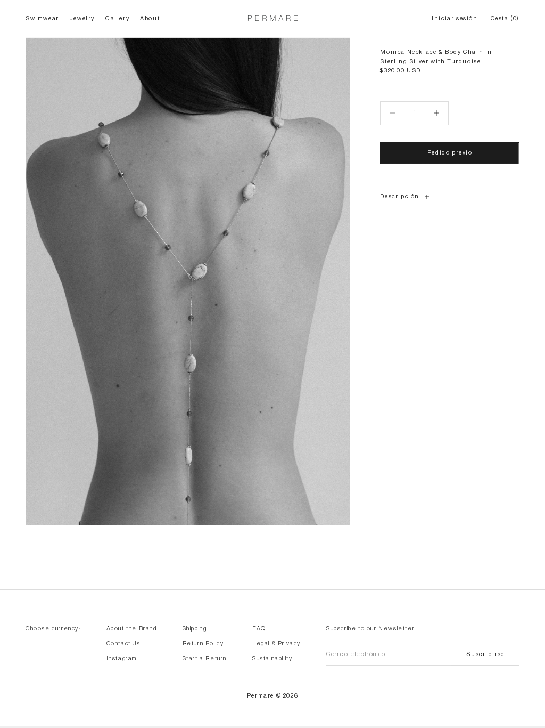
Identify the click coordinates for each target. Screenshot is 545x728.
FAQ (259, 629)
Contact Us (123, 643)
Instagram (121, 658)
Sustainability (272, 658)
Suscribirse (485, 654)
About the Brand (131, 629)
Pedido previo (450, 153)
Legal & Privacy (276, 643)
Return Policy (203, 643)
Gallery (117, 18)
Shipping (195, 629)
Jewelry (82, 18)
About (150, 18)
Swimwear (42, 18)
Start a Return (205, 658)
